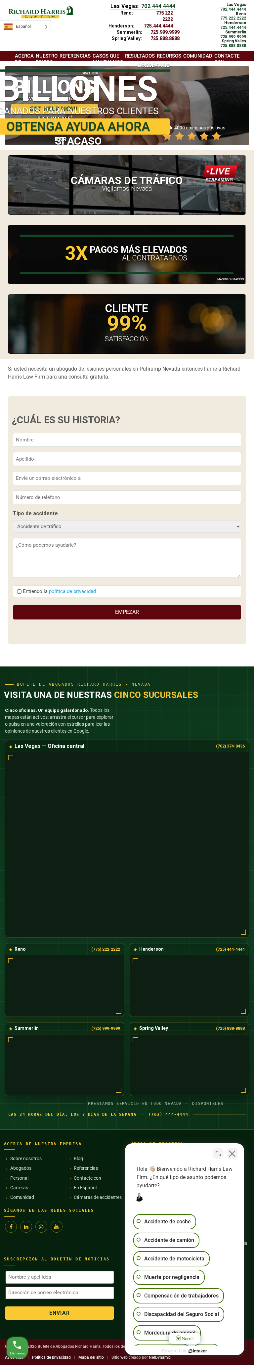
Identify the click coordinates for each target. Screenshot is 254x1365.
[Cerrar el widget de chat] (232, 1153)
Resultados (140, 56)
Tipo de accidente (35, 513)
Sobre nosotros (26, 1158)
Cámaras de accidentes (98, 1197)
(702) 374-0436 (230, 746)
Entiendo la (59, 591)
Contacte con (226, 59)
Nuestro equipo (47, 59)
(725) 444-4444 (230, 949)
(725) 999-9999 (105, 1028)
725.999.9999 (165, 32)
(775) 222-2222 (105, 949)
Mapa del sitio (91, 1357)
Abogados (20, 1168)
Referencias (86, 1168)
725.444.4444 (158, 25)
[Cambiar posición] (218, 1153)
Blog (78, 1158)
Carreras (19, 1187)
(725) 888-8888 (230, 1028)
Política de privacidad (51, 1357)
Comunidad (22, 1197)
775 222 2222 (164, 16)
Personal (19, 1178)
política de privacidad (72, 591)
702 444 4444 (158, 6)
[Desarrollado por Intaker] (198, 1351)
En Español (85, 1187)
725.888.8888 (165, 38)
